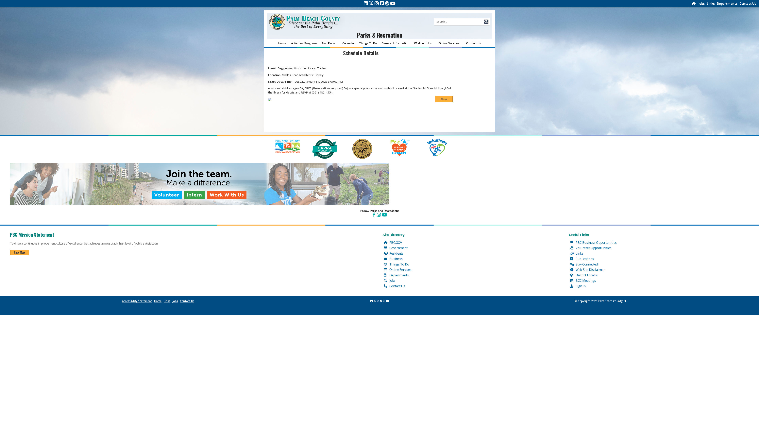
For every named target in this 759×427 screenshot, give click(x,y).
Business (395, 258)
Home (157, 301)
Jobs (702, 3)
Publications (584, 258)
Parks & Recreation (379, 34)
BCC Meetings (585, 280)
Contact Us (747, 3)
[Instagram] (377, 3)
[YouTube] (384, 215)
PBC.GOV (395, 242)
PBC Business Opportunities (596, 242)
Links (711, 3)
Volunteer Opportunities (593, 248)
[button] (486, 21)
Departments (727, 3)
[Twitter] (371, 3)
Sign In (580, 286)
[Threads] (387, 3)
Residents (396, 253)
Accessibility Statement (137, 301)
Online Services (400, 269)
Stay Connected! (587, 264)
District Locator (586, 275)
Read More (19, 252)
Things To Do (399, 264)
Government (398, 248)
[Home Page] (694, 3)
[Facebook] (382, 3)
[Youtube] (393, 3)
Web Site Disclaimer (590, 269)
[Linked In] (366, 3)
